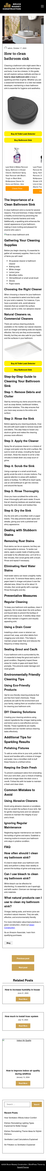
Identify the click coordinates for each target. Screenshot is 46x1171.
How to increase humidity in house (22, 989)
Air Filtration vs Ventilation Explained (19, 1144)
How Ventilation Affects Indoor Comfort (20, 1117)
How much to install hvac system (21, 1016)
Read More (23, 999)
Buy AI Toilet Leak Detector (23, 133)
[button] (23, 133)
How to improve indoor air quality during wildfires (23, 1072)
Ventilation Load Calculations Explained (21, 1139)
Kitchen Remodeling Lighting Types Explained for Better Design (19, 1124)
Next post (23, 967)
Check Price (17, 188)
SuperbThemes (23, 1167)
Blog (8, 943)
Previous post (23, 958)
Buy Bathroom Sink (23, 140)
